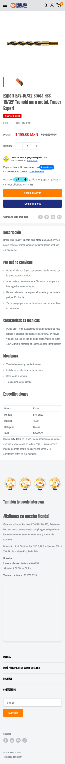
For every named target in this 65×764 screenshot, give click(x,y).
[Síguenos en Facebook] (5, 740)
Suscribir (13, 712)
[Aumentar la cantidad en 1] (36, 146)
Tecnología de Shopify (12, 756)
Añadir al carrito (32, 193)
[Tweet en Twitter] (53, 216)
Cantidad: (8, 146)
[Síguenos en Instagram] (12, 740)
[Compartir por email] (59, 216)
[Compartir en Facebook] (40, 216)
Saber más (32, 160)
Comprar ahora (32, 203)
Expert (7, 123)
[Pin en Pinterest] (46, 216)
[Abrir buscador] (46, 5)
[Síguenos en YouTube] (18, 740)
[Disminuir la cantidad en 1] (18, 146)
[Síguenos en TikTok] (24, 740)
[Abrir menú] (5, 5)
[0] (59, 5)
